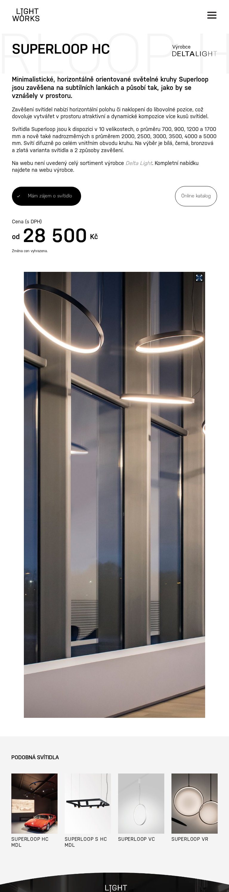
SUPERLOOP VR (189, 839)
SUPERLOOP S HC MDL (86, 842)
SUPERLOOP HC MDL (30, 842)
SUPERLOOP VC (136, 839)
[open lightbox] (114, 495)
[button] (212, 15)
